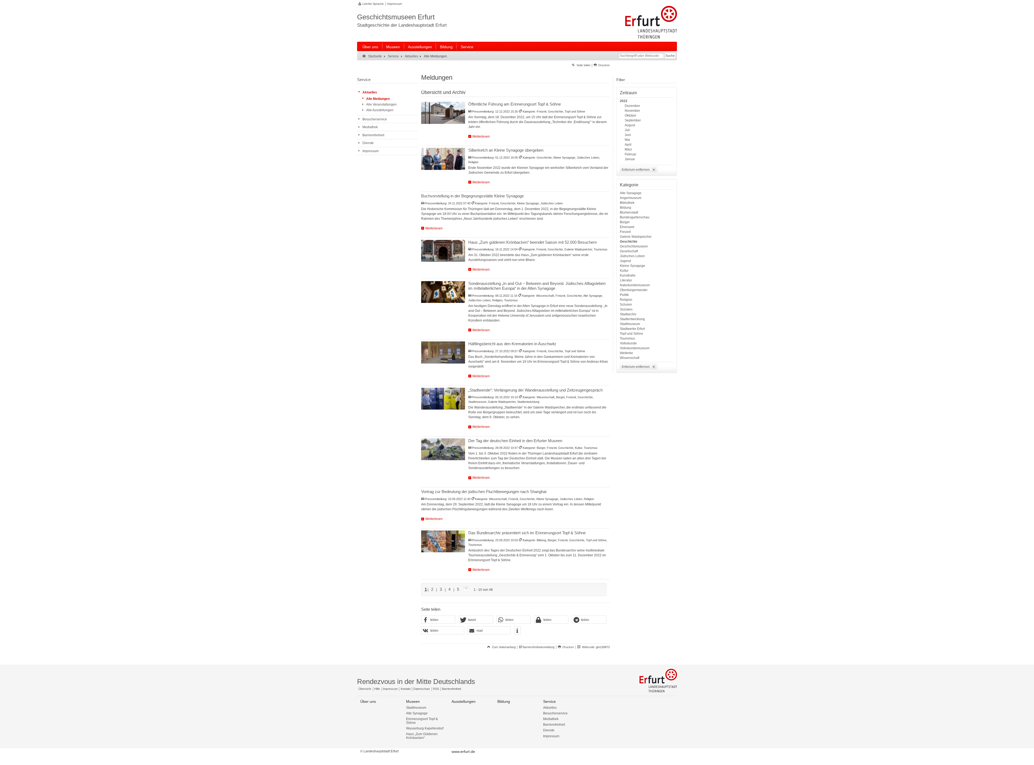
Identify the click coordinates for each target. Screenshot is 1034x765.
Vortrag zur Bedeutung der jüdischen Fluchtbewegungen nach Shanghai (483, 491)
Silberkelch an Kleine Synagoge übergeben (505, 150)
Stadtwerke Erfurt (632, 329)
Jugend (625, 261)
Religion (626, 300)
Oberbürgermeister (634, 290)
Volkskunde (628, 343)
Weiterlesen (481, 136)
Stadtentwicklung (632, 319)
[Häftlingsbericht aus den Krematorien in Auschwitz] (443, 352)
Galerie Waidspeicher (636, 237)
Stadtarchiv (628, 314)
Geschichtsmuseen (634, 246)
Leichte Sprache (373, 3)
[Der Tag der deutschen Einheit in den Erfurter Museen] (443, 449)
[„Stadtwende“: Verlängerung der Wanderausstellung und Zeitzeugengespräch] (443, 399)
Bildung (446, 47)
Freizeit (625, 232)
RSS (436, 688)
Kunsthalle (627, 275)
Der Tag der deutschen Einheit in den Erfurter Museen (515, 440)
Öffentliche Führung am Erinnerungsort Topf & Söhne (514, 104)
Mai (627, 140)
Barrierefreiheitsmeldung (538, 647)
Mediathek (550, 719)
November (632, 111)
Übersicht (364, 688)
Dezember (632, 106)
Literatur (626, 280)
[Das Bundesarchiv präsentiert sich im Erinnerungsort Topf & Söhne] (443, 541)
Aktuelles (550, 708)
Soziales (626, 309)
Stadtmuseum (630, 324)
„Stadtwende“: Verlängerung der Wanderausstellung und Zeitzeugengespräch (535, 390)
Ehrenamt (627, 227)
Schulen (626, 304)
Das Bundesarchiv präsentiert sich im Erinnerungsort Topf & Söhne (527, 532)
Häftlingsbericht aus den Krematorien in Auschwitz (512, 343)
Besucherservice (555, 713)
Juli (627, 130)
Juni (628, 135)
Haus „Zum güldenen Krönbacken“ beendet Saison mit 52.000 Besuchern (532, 242)
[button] (438, 620)
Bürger (625, 222)
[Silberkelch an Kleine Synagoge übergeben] (443, 159)
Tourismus (627, 338)
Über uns (370, 47)
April (628, 144)
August (630, 125)
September (633, 120)
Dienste (548, 730)
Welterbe (626, 353)
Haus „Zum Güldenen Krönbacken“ (422, 736)
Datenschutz (421, 688)
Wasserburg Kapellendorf (424, 728)
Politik (624, 295)
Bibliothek (627, 203)
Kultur (624, 271)
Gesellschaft (629, 251)
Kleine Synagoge (632, 266)
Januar (630, 159)
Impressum (394, 3)
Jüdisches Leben (632, 256)
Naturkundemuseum (635, 285)
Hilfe (377, 688)
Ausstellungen (420, 47)
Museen (393, 47)
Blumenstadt (629, 212)
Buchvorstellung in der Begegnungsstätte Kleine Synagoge (472, 196)
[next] (465, 589)
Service (467, 47)
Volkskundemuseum (634, 348)
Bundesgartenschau (634, 217)
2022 (623, 101)
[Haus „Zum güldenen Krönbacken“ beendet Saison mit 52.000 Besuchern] (443, 251)
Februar (630, 154)
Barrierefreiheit (451, 688)
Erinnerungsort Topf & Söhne (422, 721)
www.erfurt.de (463, 751)
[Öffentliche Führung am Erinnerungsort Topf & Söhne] (443, 113)
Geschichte (628, 241)
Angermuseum (630, 198)
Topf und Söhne (631, 334)
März (628, 149)
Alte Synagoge (630, 193)
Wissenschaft (629, 358)
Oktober (630, 115)
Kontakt (406, 688)
